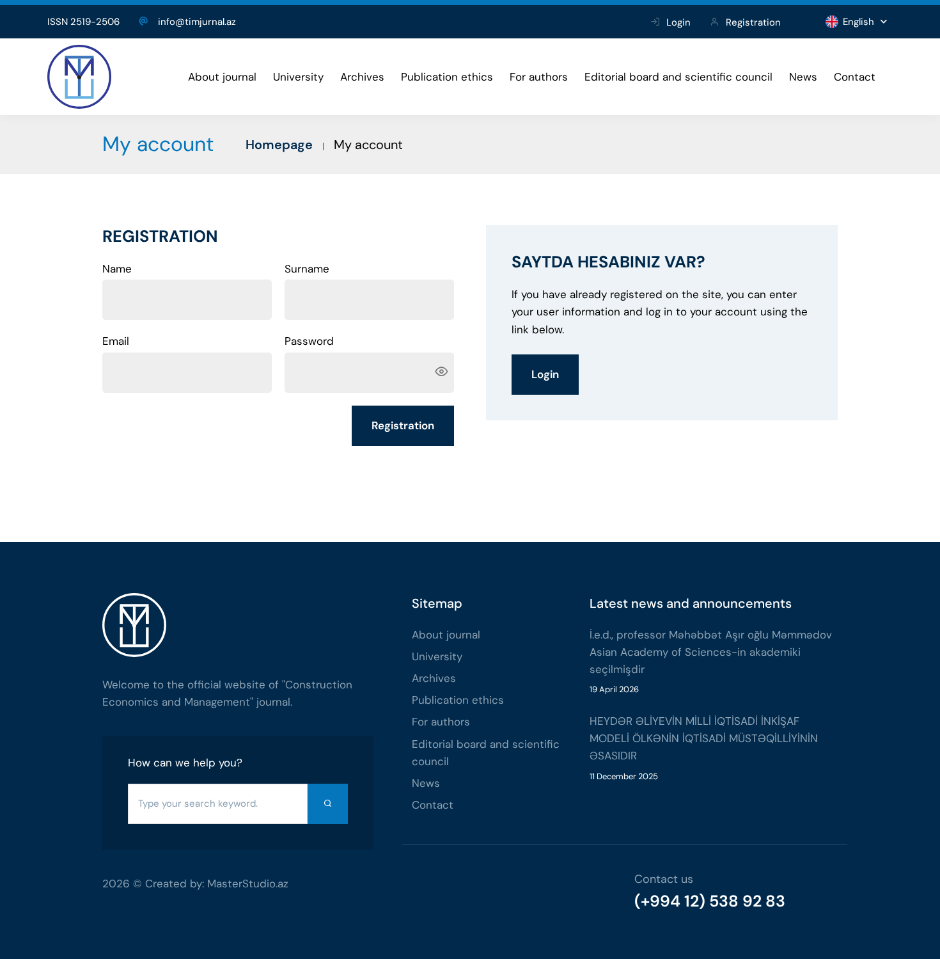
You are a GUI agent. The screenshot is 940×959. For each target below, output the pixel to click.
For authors (539, 77)
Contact (854, 77)
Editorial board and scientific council (678, 77)
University (298, 77)
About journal (222, 77)
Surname (307, 269)
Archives (362, 77)
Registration (753, 22)
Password (309, 341)
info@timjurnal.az (197, 21)
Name (117, 269)
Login (678, 22)
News (803, 77)
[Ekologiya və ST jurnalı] (79, 77)
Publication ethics (447, 77)
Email (115, 341)
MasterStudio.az (247, 883)
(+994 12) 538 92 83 (709, 901)
